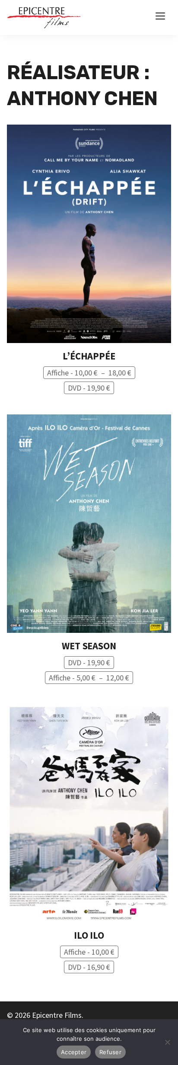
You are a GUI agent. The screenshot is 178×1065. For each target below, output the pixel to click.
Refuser (110, 1052)
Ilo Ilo (89, 935)
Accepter (73, 1052)
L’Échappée (89, 356)
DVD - (89, 388)
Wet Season (89, 646)
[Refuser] (167, 1042)
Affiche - (91, 373)
